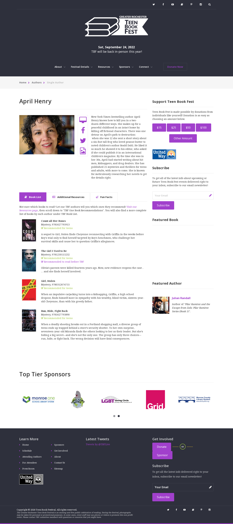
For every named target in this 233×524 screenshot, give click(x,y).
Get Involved (61, 450)
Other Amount (183, 138)
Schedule (27, 450)
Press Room (28, 468)
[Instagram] (200, 4)
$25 (173, 127)
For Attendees (29, 462)
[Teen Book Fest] (116, 25)
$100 (203, 127)
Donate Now (175, 66)
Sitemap (58, 468)
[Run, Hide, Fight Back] (29, 320)
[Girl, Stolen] (29, 289)
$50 (188, 127)
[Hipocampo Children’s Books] (77, 399)
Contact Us (59, 462)
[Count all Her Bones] (29, 230)
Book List (34, 197)
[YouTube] (172, 4)
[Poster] (83, 151)
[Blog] (182, 4)
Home (22, 82)
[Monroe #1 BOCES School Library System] (39, 399)
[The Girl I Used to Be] (29, 260)
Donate (161, 447)
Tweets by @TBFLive (98, 444)
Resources (104, 66)
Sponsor (162, 455)
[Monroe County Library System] (194, 399)
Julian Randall (181, 298)
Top (8, 412)
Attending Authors (31, 456)
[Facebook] (163, 4)
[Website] (83, 120)
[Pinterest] (191, 4)
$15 (159, 127)
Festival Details (80, 66)
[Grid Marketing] (155, 399)
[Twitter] (153, 4)
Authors (37, 82)
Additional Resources (70, 197)
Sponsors (125, 66)
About (59, 66)
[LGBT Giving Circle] (116, 399)
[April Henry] (46, 139)
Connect (144, 66)
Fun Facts (106, 197)
